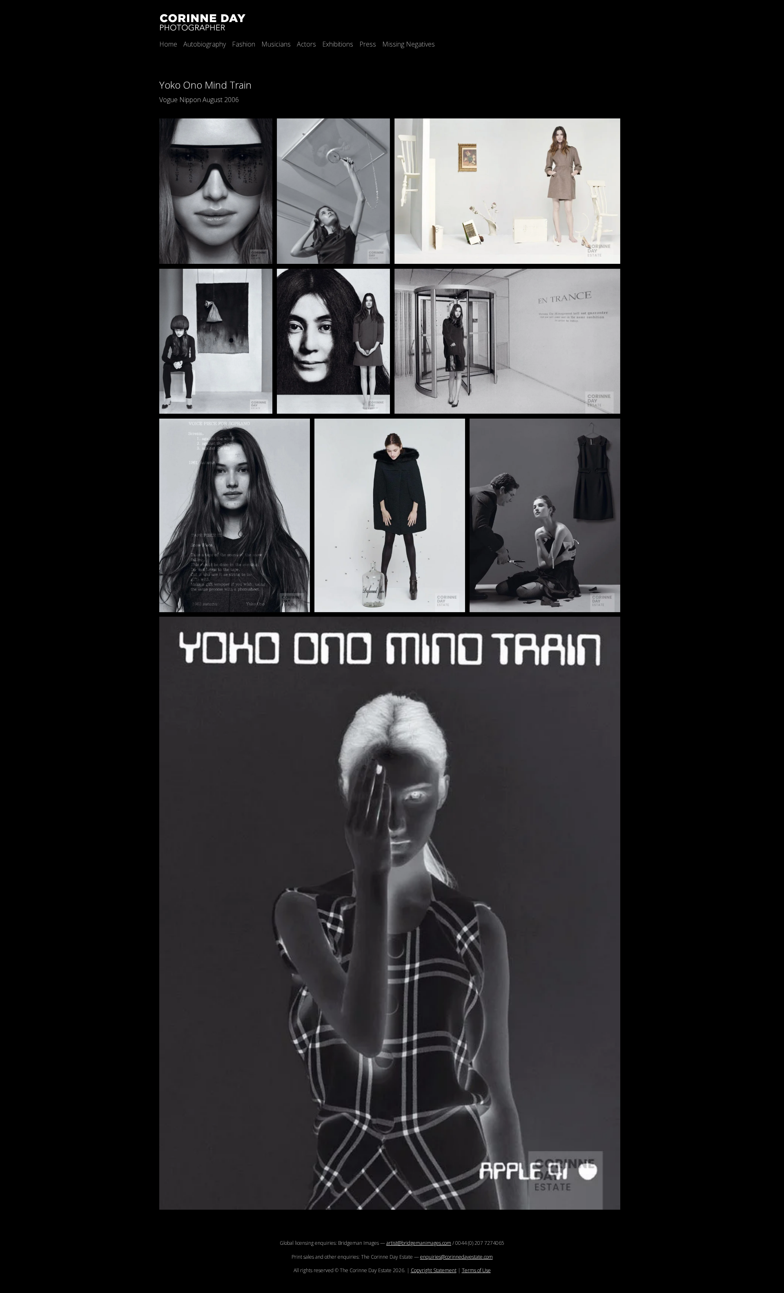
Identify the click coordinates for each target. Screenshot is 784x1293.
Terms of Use (476, 1270)
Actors (306, 44)
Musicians (276, 44)
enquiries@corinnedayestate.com (456, 1256)
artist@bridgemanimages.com (418, 1242)
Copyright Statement (434, 1270)
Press (367, 44)
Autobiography (204, 44)
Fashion (243, 44)
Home (168, 44)
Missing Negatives (408, 44)
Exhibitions (337, 44)
